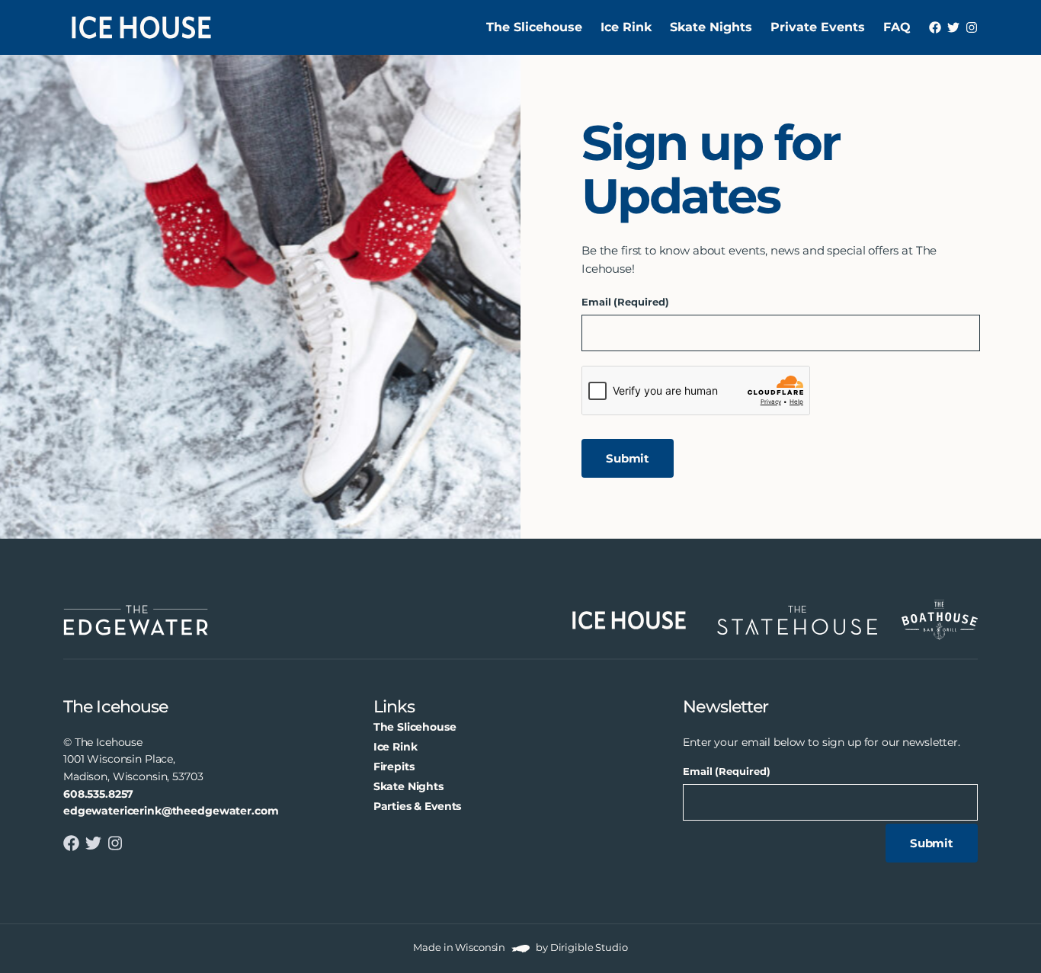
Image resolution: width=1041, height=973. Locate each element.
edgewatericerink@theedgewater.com (170, 811)
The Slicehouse (534, 27)
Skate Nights (711, 27)
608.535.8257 (98, 794)
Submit (627, 458)
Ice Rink (626, 27)
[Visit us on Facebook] (935, 27)
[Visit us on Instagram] (972, 27)
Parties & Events (417, 806)
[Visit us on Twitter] (953, 27)
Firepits (394, 766)
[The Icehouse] (141, 27)
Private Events (817, 27)
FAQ (897, 27)
